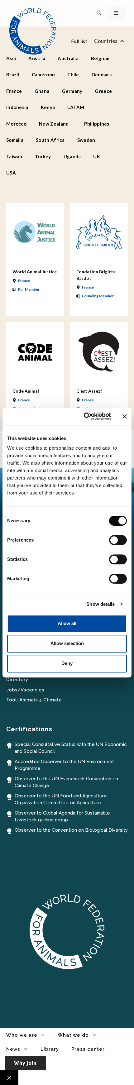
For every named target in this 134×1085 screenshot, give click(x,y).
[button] (99, 13)
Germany (72, 91)
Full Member (29, 289)
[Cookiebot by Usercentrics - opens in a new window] (84, 416)
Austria (36, 58)
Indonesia (17, 107)
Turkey (43, 156)
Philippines (96, 124)
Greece (103, 91)
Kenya (48, 107)
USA (11, 172)
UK (96, 156)
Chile (73, 74)
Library (50, 1049)
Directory (17, 679)
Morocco (16, 124)
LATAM (75, 107)
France (14, 91)
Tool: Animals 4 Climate (34, 700)
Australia (68, 58)
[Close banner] (124, 416)
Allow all (67, 623)
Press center (88, 1049)
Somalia (14, 140)
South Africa (50, 140)
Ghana (42, 91)
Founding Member (98, 296)
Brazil (12, 74)
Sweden (86, 140)
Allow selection (67, 643)
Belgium (100, 58)
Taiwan (14, 156)
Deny (67, 663)
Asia (11, 58)
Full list (79, 41)
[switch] (118, 540)
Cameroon (43, 74)
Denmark (102, 74)
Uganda (72, 156)
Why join (25, 1063)
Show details (100, 604)
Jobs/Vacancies (25, 690)
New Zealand (54, 124)
